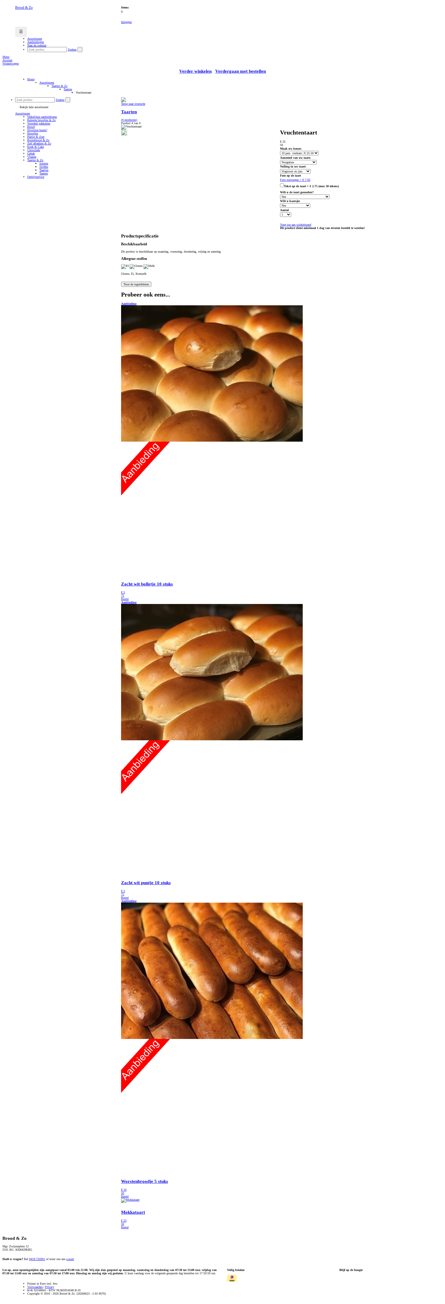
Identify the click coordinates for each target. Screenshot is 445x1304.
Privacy (49, 1287)
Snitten (43, 163)
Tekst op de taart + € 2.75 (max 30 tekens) (311, 186)
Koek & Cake (35, 146)
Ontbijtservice (35, 176)
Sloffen (43, 166)
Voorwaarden (35, 1287)
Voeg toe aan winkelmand (295, 224)
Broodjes (32, 133)
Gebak (31, 153)
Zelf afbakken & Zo (39, 143)
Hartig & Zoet (35, 136)
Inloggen (126, 22)
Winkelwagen (10, 63)
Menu (5, 56)
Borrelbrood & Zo (38, 140)
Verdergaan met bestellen (240, 71)
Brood (31, 126)
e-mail (70, 1259)
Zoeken (72, 49)
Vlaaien (31, 156)
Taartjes (43, 170)
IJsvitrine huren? (37, 130)
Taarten (68, 89)
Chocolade (33, 150)
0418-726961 (37, 1259)
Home (31, 79)
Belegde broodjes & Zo (41, 120)
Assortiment (46, 82)
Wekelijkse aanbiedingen (42, 116)
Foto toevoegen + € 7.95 (295, 179)
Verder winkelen (195, 71)
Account (7, 60)
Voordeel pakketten (38, 123)
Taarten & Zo (59, 86)
